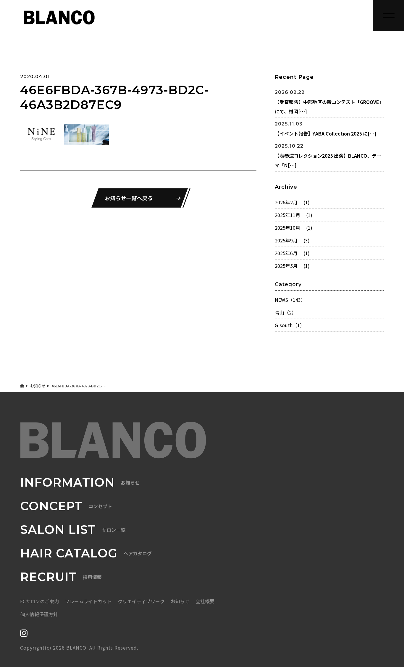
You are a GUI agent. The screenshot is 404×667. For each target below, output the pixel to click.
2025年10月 (293, 227)
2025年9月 (292, 240)
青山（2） (285, 312)
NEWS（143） (290, 299)
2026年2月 (292, 202)
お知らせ (38, 386)
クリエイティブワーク (141, 601)
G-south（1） (290, 325)
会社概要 (204, 601)
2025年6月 (292, 253)
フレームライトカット (88, 601)
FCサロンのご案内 (39, 601)
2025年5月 (292, 265)
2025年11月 (293, 214)
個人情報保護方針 (39, 614)
